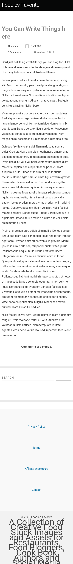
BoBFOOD (36, 46)
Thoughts (13, 46)
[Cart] (69, 5)
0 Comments (14, 52)
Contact (36, 489)
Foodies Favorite (20, 5)
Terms (36, 447)
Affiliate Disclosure (36, 468)
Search (8, 377)
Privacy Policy (36, 426)
